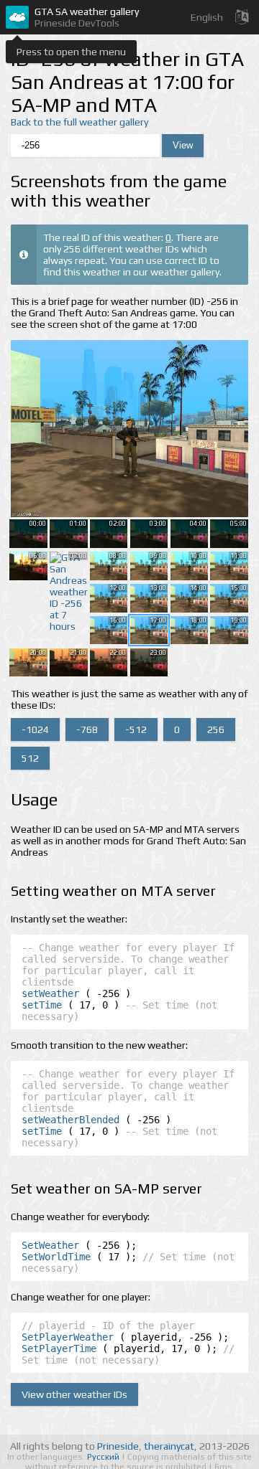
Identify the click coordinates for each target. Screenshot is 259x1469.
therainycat (169, 1446)
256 (215, 729)
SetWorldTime (56, 1256)
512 (30, 758)
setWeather (50, 993)
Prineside (118, 1446)
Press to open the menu (71, 51)
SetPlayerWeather (68, 1337)
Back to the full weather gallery (79, 122)
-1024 (35, 729)
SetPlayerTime (59, 1348)
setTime (42, 1005)
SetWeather (50, 1245)
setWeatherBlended (70, 1119)
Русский (104, 1457)
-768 (87, 729)
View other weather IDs (74, 1394)
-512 (136, 729)
